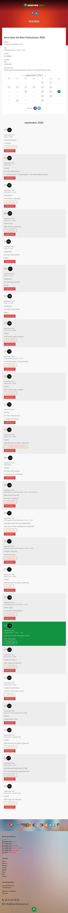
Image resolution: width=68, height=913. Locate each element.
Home (4, 861)
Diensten (4, 863)
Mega (10, 852)
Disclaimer (5, 893)
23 (42, 96)
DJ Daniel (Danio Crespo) (16, 446)
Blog (3, 874)
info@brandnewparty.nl (17, 904)
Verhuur (4, 868)
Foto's (3, 872)
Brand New (10, 842)
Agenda (4, 870)
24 (50, 96)
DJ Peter (9, 695)
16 (42, 91)
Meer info (10, 151)
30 (42, 100)
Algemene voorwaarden (9, 891)
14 (25, 91)
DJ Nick (9, 586)
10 (50, 87)
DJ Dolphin (7, 56)
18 (59, 91)
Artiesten (4, 865)
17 (50, 91)
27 (17, 100)
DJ (7, 839)
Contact (4, 876)
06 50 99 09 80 (12, 900)
